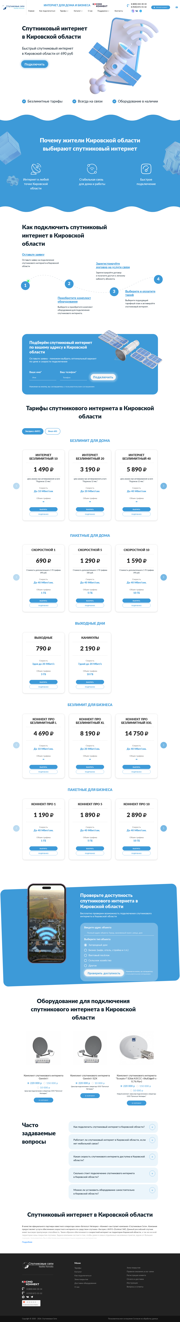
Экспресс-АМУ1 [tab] (32, 431)
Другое (93, 965)
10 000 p (45, 1087)
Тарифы (63, 11)
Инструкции (132, 1283)
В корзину (43, 1100)
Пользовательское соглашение (120, 1319)
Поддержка (102, 11)
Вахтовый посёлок (99, 955)
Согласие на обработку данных (145, 1319)
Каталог (77, 11)
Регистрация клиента (136, 1275)
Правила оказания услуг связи (140, 1272)
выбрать (43, 509)
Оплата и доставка (135, 1279)
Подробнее (27, 1242)
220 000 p (36, 1083)
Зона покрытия (81, 1279)
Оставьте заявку (33, 254)
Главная (31, 11)
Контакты (119, 11)
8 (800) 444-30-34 (139, 4)
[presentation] (16, 486)
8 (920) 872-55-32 (139, 7)
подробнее (43, 514)
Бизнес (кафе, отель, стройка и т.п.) (108, 950)
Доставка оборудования (85, 1283)
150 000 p (52, 1083)
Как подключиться (47, 11)
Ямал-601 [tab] (52, 431)
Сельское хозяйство (100, 960)
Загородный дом (98, 945)
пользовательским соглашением (79, 387)
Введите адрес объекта (97, 927)
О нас (90, 11)
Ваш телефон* (68, 372)
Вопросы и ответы (135, 1287)
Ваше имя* (35, 372)
